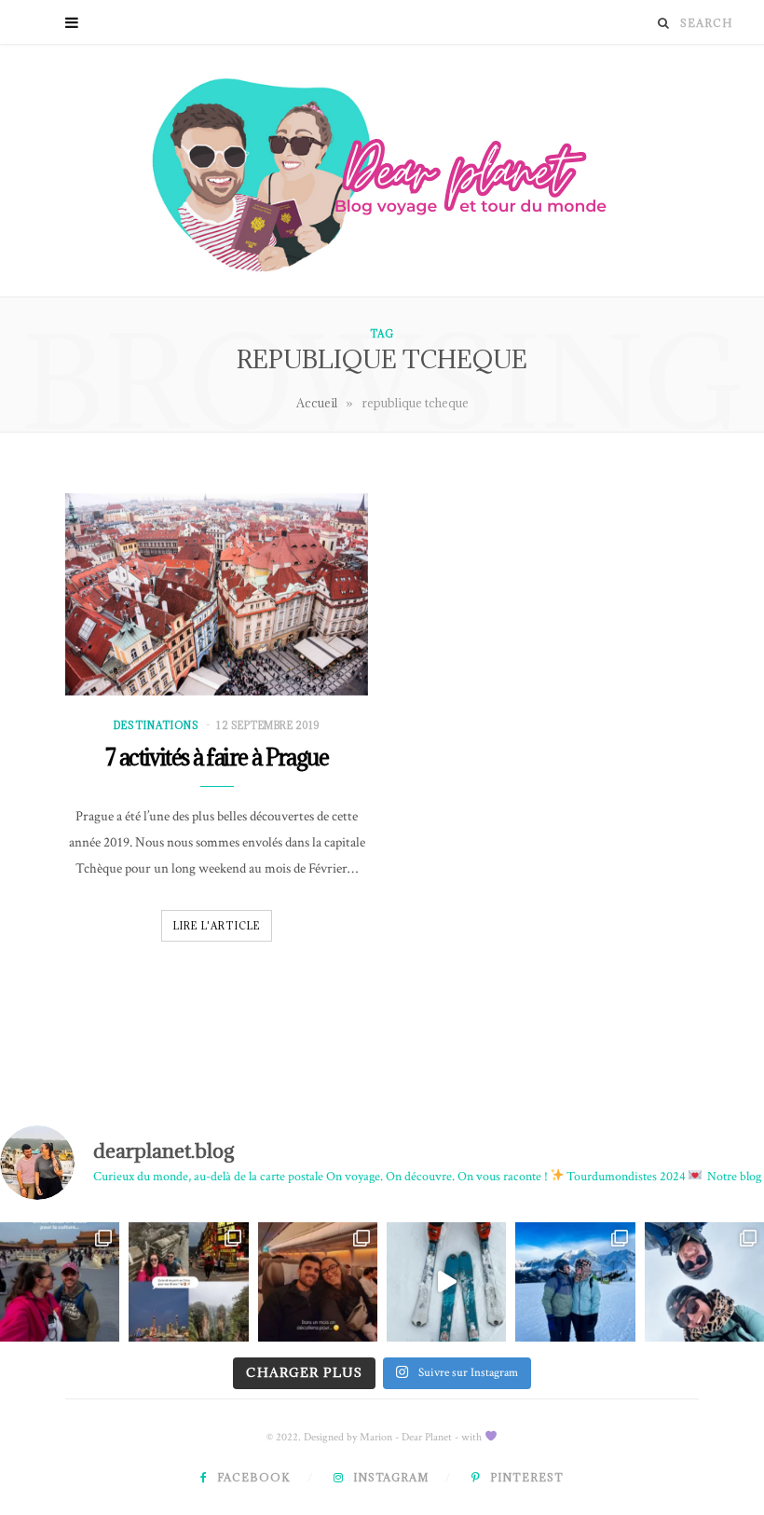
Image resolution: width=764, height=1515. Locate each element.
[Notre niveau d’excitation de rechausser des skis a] (704, 1282)
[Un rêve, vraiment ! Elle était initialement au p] (188, 1282)
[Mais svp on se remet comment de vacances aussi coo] (574, 1282)
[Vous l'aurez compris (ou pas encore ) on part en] (317, 1282)
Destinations (156, 725)
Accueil (316, 402)
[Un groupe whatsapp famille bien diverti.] (446, 1282)
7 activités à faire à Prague (216, 757)
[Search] (664, 23)
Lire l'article (217, 925)
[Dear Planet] (382, 170)
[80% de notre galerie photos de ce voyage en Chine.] (59, 1282)
